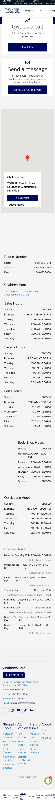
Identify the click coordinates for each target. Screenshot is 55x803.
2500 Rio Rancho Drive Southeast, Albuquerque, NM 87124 (22, 293)
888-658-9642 (42, 267)
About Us (46, 738)
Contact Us (16, 675)
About (46, 724)
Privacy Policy (16, 796)
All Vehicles (24, 726)
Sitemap (31, 796)
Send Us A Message (27, 89)
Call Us (27, 47)
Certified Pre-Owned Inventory (24, 760)
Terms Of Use (23, 796)
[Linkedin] (32, 710)
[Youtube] (19, 710)
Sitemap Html (39, 796)
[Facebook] (6, 710)
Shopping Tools (10, 726)
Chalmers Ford (7, 796)
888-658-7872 (43, 263)
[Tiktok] (25, 710)
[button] (27, 158)
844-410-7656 (43, 272)
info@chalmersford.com (22, 703)
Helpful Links (36, 726)
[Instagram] (12, 710)
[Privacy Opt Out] (27, 780)
